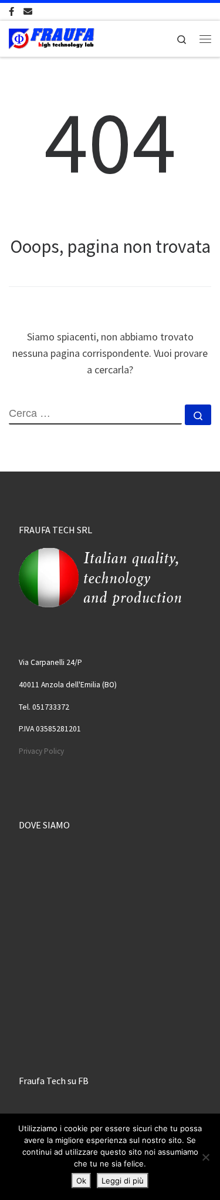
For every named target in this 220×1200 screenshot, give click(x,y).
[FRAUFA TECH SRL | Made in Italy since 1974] (51, 37)
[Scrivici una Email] (27, 11)
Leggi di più (122, 1180)
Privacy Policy (41, 751)
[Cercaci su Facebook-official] (11, 11)
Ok (81, 1180)
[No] (205, 1157)
